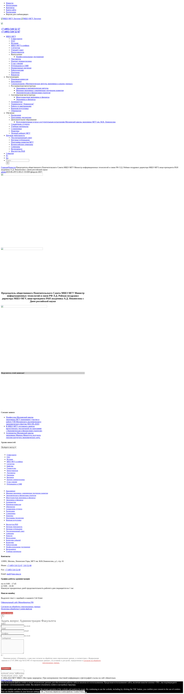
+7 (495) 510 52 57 (10, 29)
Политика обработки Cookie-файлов (16, 609)
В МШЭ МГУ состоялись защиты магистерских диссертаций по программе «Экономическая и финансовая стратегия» (24, 428)
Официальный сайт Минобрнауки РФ (17, 602)
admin (3, 172)
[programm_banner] (22, 175)
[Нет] (86, 692)
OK (42, 692)
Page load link (6, 680)
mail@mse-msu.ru (14, 574)
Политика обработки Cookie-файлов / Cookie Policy (64, 692)
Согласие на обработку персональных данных (20, 607)
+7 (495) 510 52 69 (12, 570)
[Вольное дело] (22, 249)
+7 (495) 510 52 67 (10, 31)
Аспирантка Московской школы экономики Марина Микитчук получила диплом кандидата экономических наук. (23, 435)
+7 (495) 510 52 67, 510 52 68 (19, 565)
